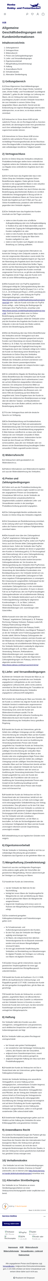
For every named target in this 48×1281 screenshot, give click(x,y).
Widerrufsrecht (31, 1247)
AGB (22, 1247)
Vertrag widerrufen (11, 1224)
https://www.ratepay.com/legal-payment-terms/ (20, 665)
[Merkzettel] (32, 14)
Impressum (13, 1247)
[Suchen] (27, 14)
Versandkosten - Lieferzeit (32, 1251)
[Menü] (5, 14)
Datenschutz (24, 1255)
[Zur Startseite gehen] (24, 6)
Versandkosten (9, 1266)
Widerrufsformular (11, 1251)
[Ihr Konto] (37, 14)
